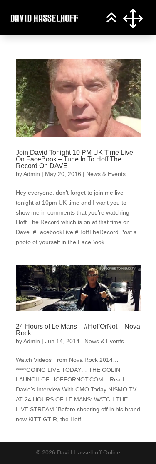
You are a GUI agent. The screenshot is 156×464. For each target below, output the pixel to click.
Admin (31, 174)
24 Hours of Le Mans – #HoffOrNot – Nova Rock (78, 330)
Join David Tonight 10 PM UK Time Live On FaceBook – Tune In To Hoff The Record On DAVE (74, 159)
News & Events (106, 174)
